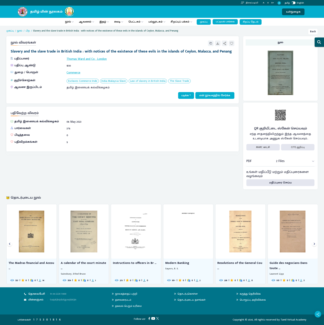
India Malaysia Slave (113, 81)
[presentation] (9, 244)
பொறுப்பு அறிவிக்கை (253, 300)
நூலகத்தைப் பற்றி (126, 294)
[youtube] (153, 318)
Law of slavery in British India (148, 81)
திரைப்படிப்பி (251, 3)
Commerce (73, 72)
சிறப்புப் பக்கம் (180, 21)
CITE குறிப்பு (298, 147)
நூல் (68, 21)
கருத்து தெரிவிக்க (250, 294)
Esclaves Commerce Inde (82, 81)
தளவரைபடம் (123, 300)
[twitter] (158, 318)
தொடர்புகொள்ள (187, 294)
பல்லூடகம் (155, 21)
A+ (272, 3)
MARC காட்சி (263, 147)
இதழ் (102, 21)
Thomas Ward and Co (81, 59)
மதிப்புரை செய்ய (280, 182)
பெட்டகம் (134, 21)
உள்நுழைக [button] (293, 11)
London (102, 59)
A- (264, 3)
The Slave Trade (179, 81)
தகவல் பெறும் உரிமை (128, 306)
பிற (28, 31)
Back (313, 31)
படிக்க (185, 95)
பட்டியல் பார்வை (225, 22)
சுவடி (117, 21)
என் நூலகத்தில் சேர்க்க (214, 95)
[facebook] (149, 318)
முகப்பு (204, 22)
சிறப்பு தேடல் (250, 22)
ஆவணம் (85, 21)
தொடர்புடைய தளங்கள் (191, 300)
